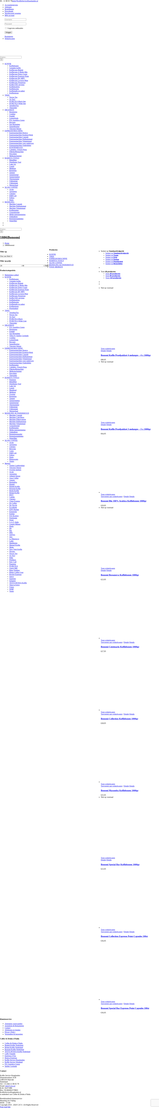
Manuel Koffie (14, 545)
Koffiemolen (14, 365)
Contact (7, 1028)
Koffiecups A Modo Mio (18, 285)
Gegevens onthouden (15, 28)
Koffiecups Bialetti (16, 283)
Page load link (5, 1107)
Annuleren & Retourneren (14, 1026)
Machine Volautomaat (17, 424)
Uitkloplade (13, 409)
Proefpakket (13, 308)
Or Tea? (12, 317)
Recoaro (12, 342)
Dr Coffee (13, 503)
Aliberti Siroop (14, 476)
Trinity (11, 461)
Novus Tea (13, 315)
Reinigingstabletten (16, 436)
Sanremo (12, 579)
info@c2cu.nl (10, 1086)
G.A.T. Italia (14, 522)
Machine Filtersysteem (17, 419)
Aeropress (13, 445)
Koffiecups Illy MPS (17, 292)
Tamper (12, 399)
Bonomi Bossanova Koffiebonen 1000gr (120, 575)
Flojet (11, 520)
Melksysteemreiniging (17, 430)
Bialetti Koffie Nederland (14, 1045)
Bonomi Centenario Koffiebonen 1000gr (120, 647)
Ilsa (10, 530)
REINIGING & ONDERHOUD (17, 413)
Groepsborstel (14, 426)
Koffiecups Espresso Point (19, 290)
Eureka (12, 514)
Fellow (11, 455)
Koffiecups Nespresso (17, 296)
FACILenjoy (14, 516)
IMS (11, 533)
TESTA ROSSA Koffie (18, 583)
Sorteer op (117, 253)
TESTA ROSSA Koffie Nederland (17, 1052)
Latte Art (12, 386)
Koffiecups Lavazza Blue (18, 294)
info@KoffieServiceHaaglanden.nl (25, 1)
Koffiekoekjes (14, 300)
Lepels (11, 388)
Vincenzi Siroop (15, 346)
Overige (12, 394)
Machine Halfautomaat (17, 422)
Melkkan (12, 392)
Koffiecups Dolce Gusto (18, 287)
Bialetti (12, 484)
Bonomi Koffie (14, 489)
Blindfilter (13, 382)
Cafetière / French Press (18, 367)
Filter (46, 266)
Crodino (12, 338)
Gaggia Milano (14, 524)
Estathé (12, 331)
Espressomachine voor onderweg (21, 361)
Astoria (12, 480)
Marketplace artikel (12, 275)
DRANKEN (9, 325)
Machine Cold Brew (16, 417)
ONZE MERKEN (56, 267)
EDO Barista (14, 510)
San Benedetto (14, 334)
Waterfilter (13, 438)
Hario (11, 457)
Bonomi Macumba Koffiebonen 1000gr (119, 790)
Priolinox (12, 560)
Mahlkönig (13, 543)
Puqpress (12, 380)
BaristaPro (13, 482)
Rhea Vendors (14, 570)
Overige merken (15, 470)
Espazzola (13, 512)
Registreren (9, 36)
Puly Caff (12, 562)
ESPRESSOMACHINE (14, 348)
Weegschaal (13, 411)
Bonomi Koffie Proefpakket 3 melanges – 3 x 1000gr (126, 429)
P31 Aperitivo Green (17, 327)
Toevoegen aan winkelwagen (111, 497)
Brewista (12, 449)
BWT (11, 495)
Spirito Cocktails (11, 1066)
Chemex (12, 447)
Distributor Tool (15, 384)
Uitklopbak (13, 407)
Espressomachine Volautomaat (20, 359)
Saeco (11, 577)
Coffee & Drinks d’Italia (14, 1043)
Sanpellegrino (14, 344)
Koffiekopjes (14, 302)
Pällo (11, 558)
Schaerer (12, 581)
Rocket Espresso (15, 574)
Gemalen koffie (15, 281)
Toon (112, 274)
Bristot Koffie (14, 493)
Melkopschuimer (15, 371)
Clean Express (14, 501)
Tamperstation (14, 401)
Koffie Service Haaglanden (15, 1060)
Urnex (11, 587)
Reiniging (13, 396)
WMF (11, 589)
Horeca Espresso (11, 1058)
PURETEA (13, 566)
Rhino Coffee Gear (16, 572)
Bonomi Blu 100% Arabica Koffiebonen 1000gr (123, 501)
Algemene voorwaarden (13, 1024)
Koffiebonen (14, 279)
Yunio (11, 591)
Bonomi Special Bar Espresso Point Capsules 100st (125, 1008)
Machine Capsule (15, 415)
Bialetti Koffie (14, 486)
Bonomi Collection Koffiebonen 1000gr (119, 718)
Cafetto (12, 497)
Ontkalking (13, 432)
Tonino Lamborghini (17, 466)
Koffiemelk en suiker (17, 304)
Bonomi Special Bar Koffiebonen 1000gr (120, 864)
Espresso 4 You (10, 1056)
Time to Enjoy (14, 585)
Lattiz (11, 541)
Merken (7, 463)
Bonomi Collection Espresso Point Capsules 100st (124, 936)
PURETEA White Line (18, 321)
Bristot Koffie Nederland (14, 1047)
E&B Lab (13, 453)
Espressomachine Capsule (18, 355)
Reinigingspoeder (15, 434)
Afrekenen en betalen (12, 1030)
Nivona (12, 551)
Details (103, 351)
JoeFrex (12, 535)
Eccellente (13, 507)
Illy (10, 528)
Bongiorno (13, 329)
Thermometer (14, 405)
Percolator (13, 373)
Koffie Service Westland (14, 1062)
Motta (11, 547)
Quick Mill (13, 568)
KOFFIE (8, 277)
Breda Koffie (14, 491)
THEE (7, 311)
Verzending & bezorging (14, 1034)
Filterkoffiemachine (16, 369)
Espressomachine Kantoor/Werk (21, 352)
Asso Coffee (14, 478)
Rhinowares (13, 459)
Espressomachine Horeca (18, 350)
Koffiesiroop (14, 306)
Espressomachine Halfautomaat (20, 357)
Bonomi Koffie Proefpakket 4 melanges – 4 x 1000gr (126, 355)
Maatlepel (13, 390)
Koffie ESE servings (16, 298)
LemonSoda (13, 340)
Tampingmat (14, 403)
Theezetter (13, 323)
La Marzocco (14, 539)
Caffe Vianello (10, 1054)
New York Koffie (15, 549)
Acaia (11, 443)
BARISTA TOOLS (12, 378)
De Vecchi (13, 505)
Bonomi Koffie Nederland (14, 1050)
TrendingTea (14, 313)
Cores (11, 451)
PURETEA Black (16, 319)
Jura (10, 537)
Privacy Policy (10, 1032)
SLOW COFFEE (11, 440)
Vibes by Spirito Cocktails (19, 336)
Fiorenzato (13, 518)
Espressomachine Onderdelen (20, 363)
